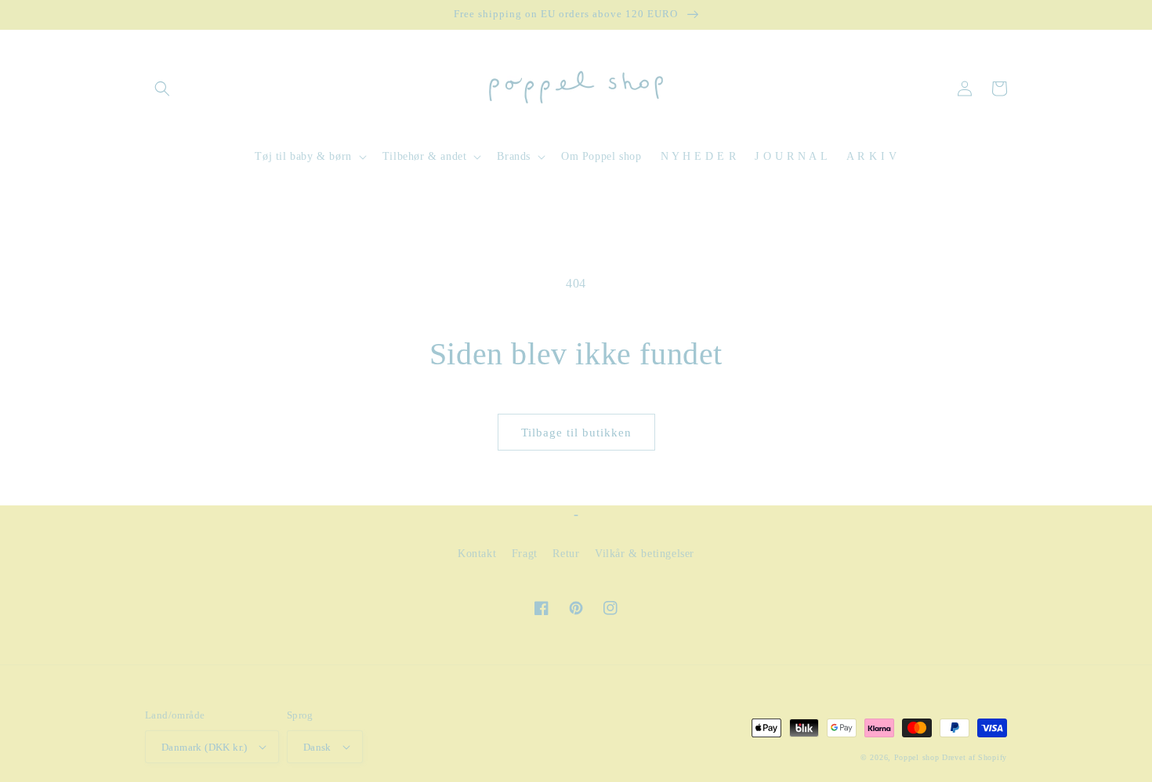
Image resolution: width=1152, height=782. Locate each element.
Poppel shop (917, 757)
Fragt (525, 553)
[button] (162, 88)
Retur (565, 553)
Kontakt (477, 553)
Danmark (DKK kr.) (204, 747)
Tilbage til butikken (576, 432)
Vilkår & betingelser (644, 553)
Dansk (317, 747)
